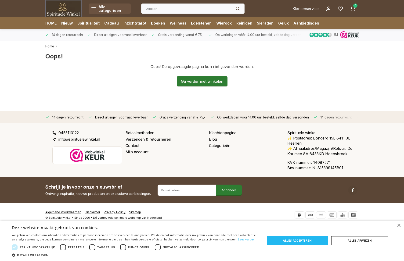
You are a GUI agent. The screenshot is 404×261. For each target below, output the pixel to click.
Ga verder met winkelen (202, 81)
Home (49, 46)
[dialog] (202, 241)
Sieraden (265, 23)
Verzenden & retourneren (148, 139)
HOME (51, 23)
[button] (135, 255)
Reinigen (244, 23)
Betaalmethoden (140, 132)
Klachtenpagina (222, 132)
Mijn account (137, 152)
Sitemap (135, 212)
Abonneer (229, 190)
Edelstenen (201, 23)
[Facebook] (352, 190)
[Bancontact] (332, 214)
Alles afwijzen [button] (360, 241)
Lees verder (246, 239)
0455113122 (68, 132)
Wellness (178, 23)
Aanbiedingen (306, 23)
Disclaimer (92, 212)
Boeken (158, 23)
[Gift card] (353, 214)
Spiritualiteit (88, 23)
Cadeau (111, 23)
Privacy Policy (115, 212)
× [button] (398, 225)
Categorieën (219, 145)
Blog (213, 139)
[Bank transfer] (321, 214)
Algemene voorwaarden (63, 212)
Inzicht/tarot (134, 23)
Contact (132, 145)
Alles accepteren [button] (297, 241)
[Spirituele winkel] (63, 8)
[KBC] (342, 214)
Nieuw (67, 23)
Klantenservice (305, 8)
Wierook (224, 23)
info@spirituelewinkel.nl (79, 139)
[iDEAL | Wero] (299, 214)
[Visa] (310, 214)
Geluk (283, 23)
